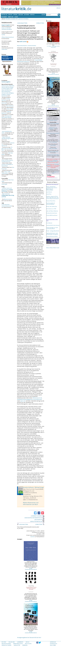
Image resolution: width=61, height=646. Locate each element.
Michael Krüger (39, 487)
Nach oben (53, 645)
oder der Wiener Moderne (52, 211)
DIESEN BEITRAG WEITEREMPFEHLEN (33, 517)
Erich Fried (4, 103)
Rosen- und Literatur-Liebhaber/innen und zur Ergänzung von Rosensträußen (51, 188)
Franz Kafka (4, 184)
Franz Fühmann (10, 106)
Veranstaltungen (6, 645)
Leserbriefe (20, 642)
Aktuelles (4, 14)
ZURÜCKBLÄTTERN (22, 23)
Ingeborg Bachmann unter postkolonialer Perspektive (52, 233)
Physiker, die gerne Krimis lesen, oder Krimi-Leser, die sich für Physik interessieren (52, 197)
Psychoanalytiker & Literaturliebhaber (50, 203)
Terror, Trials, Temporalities (6, 172)
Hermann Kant (5, 93)
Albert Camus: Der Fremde (53, 123)
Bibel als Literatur (8, 199)
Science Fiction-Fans (50, 200)
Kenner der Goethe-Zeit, (51, 206)
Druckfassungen (6, 643)
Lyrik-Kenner (49, 192)
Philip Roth (11, 85)
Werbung (24, 645)
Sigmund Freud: (8, 195)
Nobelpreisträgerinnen (53, 151)
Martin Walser (6, 88)
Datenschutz (53, 643)
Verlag (58, 8)
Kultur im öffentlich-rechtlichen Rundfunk (7, 28)
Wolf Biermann (8, 90)
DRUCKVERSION (38, 519)
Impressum (53, 642)
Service (32, 14)
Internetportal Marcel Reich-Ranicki (6, 116)
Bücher (21, 14)
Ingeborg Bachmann (6, 112)
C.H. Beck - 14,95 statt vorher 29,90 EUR (53, 46)
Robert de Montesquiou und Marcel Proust (7, 160)
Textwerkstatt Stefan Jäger (53, 154)
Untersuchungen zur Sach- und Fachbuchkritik (52, 228)
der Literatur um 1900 (51, 208)
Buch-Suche (28, 643)
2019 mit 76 (4, 145)
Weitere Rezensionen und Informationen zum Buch (30, 503)
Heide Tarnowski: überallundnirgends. (6, 137)
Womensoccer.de (37, 398)
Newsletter (17, 645)
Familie (3, 34)
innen (56, 215)
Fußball (26, 18)
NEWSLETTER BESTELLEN (36, 521)
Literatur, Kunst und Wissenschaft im (7, 189)
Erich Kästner (49, 223)
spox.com (22, 401)
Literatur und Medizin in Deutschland (7, 165)
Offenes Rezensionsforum (8, 37)
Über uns (10, 17)
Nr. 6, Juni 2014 (19, 18)
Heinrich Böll (5, 87)
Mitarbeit (4, 17)
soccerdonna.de (37, 399)
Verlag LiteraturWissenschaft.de (31, 568)
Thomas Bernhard (6, 99)
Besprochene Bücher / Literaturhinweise (26, 45)
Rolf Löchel (23, 41)
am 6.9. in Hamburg (54, 141)
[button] (35, 513)
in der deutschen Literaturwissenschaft (7, 205)
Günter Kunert (5, 85)
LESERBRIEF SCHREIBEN (36, 516)
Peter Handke (10, 108)
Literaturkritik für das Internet (52, 225)
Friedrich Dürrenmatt (6, 95)
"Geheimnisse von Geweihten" (53, 128)
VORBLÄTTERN (40, 23)
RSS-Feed (4, 642)
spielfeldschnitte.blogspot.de (25, 399)
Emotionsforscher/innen (51, 213)
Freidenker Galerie (53, 120)
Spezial (15, 14)
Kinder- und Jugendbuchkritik (52, 230)
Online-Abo (4, 49)
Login (16, 17)
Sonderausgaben (6, 82)
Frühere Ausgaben (10, 18)
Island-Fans (48, 194)
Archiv (10, 14)
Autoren (26, 14)
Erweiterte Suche (18, 643)
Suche (43, 14)
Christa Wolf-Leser (50, 215)
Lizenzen (32, 536)
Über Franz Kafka (53, 148)
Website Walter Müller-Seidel (52, 247)
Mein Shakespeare (6, 91)
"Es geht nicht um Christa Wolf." (7, 148)
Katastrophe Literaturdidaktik (53, 133)
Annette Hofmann (28, 487)
